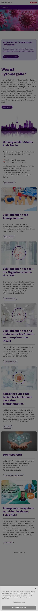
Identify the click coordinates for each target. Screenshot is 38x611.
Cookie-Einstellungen (19, 602)
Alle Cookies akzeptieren (19, 607)
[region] (19, 598)
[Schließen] (36, 589)
